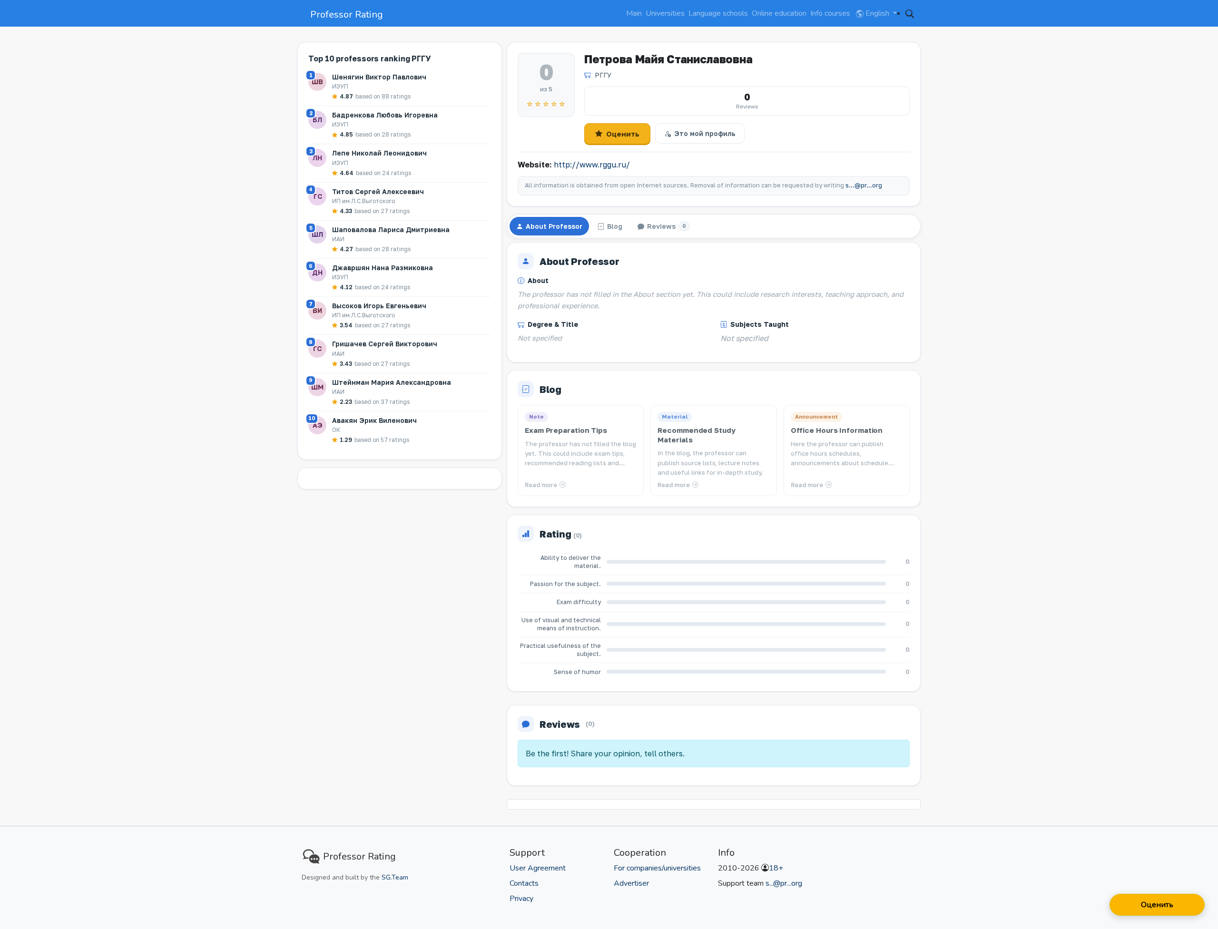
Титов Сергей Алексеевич (378, 191)
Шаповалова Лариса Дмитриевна (391, 229)
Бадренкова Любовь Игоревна (385, 115)
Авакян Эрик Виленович (374, 420)
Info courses (830, 13)
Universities (665, 13)
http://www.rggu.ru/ (592, 164)
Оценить (622, 133)
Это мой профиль (705, 133)
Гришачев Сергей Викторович (384, 344)
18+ (776, 868)
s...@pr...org (863, 185)
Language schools (718, 13)
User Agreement (538, 868)
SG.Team (395, 877)
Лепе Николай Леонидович (379, 153)
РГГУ (603, 75)
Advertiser (631, 883)
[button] (909, 13)
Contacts (524, 883)
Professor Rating (346, 14)
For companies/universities (657, 868)
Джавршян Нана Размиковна (382, 268)
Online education (779, 13)
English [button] (877, 13)
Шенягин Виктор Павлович (379, 77)
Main (634, 13)
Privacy (521, 898)
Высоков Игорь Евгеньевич (379, 306)
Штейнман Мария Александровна (391, 382)
